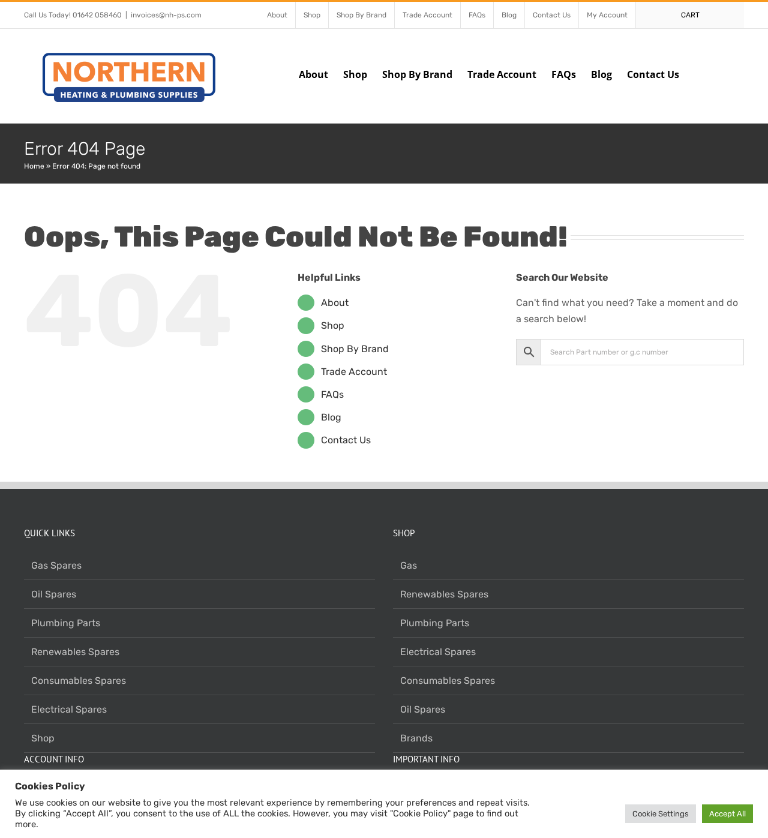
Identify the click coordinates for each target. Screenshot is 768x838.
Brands (416, 738)
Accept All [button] (727, 813)
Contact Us (346, 440)
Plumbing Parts (65, 623)
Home (34, 166)
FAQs (332, 394)
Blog (331, 417)
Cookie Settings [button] (660, 813)
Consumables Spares (78, 680)
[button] (725, 73)
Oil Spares (53, 594)
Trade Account (354, 371)
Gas (408, 565)
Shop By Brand (355, 349)
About (335, 302)
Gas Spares (56, 565)
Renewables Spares (75, 651)
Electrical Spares (69, 709)
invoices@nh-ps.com (166, 15)
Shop (332, 325)
